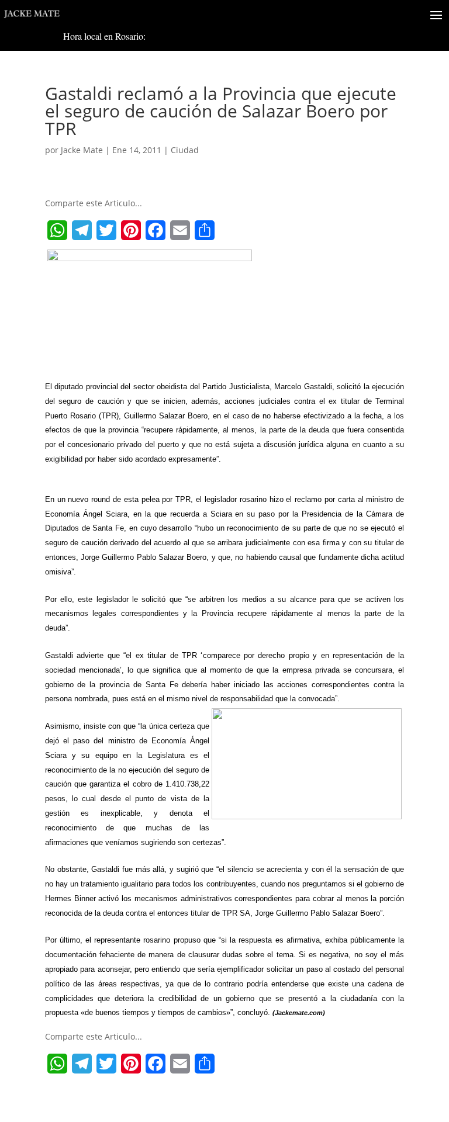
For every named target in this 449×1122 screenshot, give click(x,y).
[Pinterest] (131, 230)
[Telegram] (82, 230)
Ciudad (185, 149)
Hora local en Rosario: (104, 36)
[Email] (180, 230)
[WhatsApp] (57, 230)
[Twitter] (106, 230)
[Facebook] (155, 230)
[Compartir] (204, 230)
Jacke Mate (82, 149)
